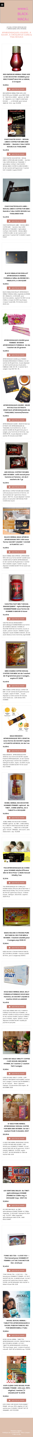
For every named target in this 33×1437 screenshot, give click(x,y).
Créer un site (16, 1434)
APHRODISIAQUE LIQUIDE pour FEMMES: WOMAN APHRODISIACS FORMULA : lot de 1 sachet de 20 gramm (16, 344)
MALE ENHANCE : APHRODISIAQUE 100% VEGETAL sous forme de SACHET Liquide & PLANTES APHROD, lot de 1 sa (16, 739)
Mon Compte (25, 1432)
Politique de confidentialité (11, 1432)
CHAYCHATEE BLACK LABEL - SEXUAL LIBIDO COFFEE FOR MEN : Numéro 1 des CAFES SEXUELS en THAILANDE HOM (16, 210)
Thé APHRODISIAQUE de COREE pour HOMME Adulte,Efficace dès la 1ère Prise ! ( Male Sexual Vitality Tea (16, 871)
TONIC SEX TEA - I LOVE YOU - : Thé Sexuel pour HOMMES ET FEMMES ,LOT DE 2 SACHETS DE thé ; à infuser (16, 1259)
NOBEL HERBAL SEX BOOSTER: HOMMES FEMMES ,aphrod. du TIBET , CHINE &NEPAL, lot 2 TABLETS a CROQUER (16, 806)
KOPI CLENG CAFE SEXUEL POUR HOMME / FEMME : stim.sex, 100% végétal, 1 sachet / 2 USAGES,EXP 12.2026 (16, 1389)
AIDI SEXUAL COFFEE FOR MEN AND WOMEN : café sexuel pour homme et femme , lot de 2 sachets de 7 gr (16, 476)
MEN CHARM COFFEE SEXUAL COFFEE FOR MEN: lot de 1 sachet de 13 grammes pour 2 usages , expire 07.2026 (16, 674)
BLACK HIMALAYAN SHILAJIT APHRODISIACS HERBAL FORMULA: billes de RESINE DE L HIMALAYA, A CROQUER (16, 277)
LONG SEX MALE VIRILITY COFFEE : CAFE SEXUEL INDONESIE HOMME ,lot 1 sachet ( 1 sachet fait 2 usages (16, 1062)
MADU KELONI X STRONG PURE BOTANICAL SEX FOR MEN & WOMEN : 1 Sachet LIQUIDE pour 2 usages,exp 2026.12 (16, 936)
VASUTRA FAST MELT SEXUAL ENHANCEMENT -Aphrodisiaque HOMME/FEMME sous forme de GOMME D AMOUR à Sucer (16, 607)
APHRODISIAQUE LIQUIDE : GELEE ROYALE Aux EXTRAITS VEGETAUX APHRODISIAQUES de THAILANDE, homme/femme (16, 409)
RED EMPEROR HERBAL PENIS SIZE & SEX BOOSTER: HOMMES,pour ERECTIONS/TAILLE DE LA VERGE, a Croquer (16, 78)
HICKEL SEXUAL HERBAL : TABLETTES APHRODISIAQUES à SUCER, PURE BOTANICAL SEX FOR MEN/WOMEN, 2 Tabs (17, 1324)
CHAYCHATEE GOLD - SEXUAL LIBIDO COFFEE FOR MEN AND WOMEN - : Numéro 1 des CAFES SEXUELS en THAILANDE (16, 143)
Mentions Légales (16, 1431)
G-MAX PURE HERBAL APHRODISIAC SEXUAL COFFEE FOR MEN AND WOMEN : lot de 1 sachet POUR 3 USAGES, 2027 (16, 1127)
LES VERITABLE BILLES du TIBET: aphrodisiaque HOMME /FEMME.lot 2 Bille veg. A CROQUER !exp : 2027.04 (17, 1194)
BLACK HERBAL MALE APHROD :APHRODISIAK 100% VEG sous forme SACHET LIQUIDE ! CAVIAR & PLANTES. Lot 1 (16, 541)
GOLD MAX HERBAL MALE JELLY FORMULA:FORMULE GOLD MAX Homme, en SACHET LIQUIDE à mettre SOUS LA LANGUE (16, 995)
